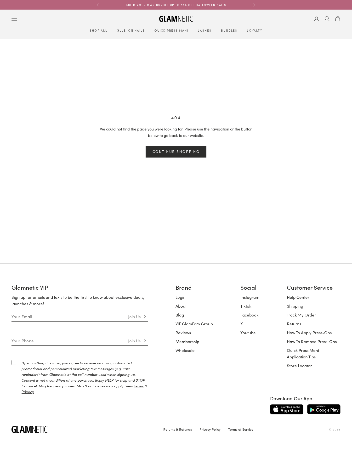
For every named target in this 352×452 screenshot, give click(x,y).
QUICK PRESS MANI (171, 30)
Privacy (28, 391)
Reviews (183, 332)
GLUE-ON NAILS (131, 30)
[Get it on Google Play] (324, 409)
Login (181, 297)
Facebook (249, 315)
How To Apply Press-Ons (309, 332)
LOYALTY (254, 30)
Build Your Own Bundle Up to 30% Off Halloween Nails (176, 5)
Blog (180, 315)
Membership (187, 341)
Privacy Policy (210, 429)
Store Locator (299, 365)
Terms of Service (240, 429)
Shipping (295, 306)
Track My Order (301, 315)
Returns (294, 324)
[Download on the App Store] (286, 409)
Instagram (249, 297)
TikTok (245, 306)
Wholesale (185, 350)
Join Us (134, 316)
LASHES (204, 30)
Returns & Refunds (177, 429)
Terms (139, 385)
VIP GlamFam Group (194, 324)
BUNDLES (229, 30)
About (181, 306)
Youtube (248, 332)
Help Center (298, 297)
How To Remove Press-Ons (312, 341)
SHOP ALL (98, 30)
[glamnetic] (83, 429)
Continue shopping (176, 151)
